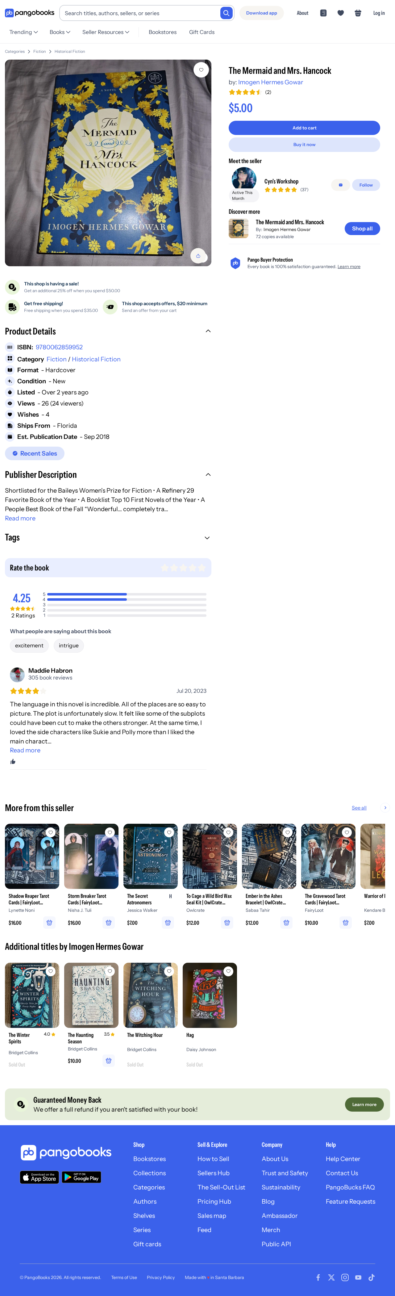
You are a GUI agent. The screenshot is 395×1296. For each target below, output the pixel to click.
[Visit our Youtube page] (358, 1277)
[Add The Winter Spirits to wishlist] (51, 971)
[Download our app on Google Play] (81, 1177)
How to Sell (213, 1159)
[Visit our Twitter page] (331, 1277)
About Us (275, 1159)
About (302, 13)
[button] (108, 332)
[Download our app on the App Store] (39, 1177)
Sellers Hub (214, 1173)
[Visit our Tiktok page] (371, 1277)
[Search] (226, 13)
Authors (144, 1201)
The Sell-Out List (221, 1187)
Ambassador (280, 1215)
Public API (276, 1244)
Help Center (343, 1159)
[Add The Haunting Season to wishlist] (110, 971)
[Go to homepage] (29, 13)
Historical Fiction (70, 51)
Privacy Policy (161, 1277)
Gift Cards (201, 32)
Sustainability (281, 1187)
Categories (15, 51)
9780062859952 (59, 347)
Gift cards (147, 1244)
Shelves (144, 1215)
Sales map (212, 1215)
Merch (271, 1230)
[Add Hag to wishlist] (228, 971)
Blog (268, 1201)
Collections (149, 1173)
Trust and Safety (285, 1173)
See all (359, 807)
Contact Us (342, 1173)
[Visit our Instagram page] (345, 1277)
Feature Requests (350, 1201)
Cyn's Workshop (281, 181)
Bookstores (163, 32)
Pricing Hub (214, 1201)
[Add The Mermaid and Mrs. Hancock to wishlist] (201, 70)
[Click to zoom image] (108, 163)
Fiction (39, 51)
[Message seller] (340, 185)
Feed (204, 1230)
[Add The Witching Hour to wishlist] (169, 971)
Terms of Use (124, 1277)
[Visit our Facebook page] (318, 1277)
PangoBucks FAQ (350, 1187)
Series (142, 1230)
